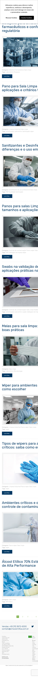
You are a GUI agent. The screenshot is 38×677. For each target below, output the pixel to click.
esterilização (9, 128)
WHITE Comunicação (17, 644)
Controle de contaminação (17, 247)
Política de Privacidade (7, 648)
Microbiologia (17, 368)
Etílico (10, 599)
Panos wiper (30, 247)
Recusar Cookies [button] (11, 18)
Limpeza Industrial (14, 126)
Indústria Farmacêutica (15, 67)
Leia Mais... (6, 73)
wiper (31, 128)
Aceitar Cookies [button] (26, 18)
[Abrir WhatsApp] (33, 672)
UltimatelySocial (28, 653)
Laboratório (9, 69)
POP (6, 189)
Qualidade (11, 189)
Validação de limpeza (15, 249)
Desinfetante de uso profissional (18, 187)
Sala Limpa (27, 67)
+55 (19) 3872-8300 (17, 631)
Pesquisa (16, 69)
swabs (24, 309)
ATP (6, 599)
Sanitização (25, 128)
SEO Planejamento (14, 645)
